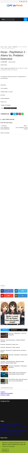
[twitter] (24, 1)
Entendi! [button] (5, 450)
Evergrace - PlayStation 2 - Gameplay (11, 433)
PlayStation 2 (15, 46)
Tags (22, 330)
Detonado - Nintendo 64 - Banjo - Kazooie (10, 347)
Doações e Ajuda (5, 395)
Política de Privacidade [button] (8, 446)
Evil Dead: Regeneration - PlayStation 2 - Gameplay (11, 424)
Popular (5, 330)
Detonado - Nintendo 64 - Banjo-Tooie (9, 344)
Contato (3, 392)
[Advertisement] (14, 33)
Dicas (5, 46)
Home (2, 46)
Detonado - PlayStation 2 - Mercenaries (18, 354)
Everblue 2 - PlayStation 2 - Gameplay (11, 435)
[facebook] (19, 1)
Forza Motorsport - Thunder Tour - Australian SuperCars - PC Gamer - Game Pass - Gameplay (13, 430)
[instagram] (26, 1)
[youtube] (21, 1)
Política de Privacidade (7, 393)
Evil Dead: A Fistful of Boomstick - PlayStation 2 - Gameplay (14, 427)
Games (9, 46)
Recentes (14, 330)
